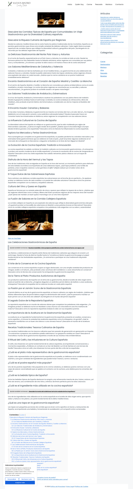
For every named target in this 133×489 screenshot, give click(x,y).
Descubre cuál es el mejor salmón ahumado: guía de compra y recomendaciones (110, 36)
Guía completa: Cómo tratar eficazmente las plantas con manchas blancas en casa (112, 42)
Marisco (109, 4)
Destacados (105, 64)
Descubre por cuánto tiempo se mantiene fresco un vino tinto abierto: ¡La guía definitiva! (111, 19)
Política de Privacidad (57, 486)
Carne (89, 4)
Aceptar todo (20, 483)
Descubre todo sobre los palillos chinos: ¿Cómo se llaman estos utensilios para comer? (39, 479)
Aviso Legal (70, 486)
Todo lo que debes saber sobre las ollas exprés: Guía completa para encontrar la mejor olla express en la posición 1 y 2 (112, 24)
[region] (20, 474)
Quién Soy (79, 4)
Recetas (103, 76)
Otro (102, 70)
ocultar (22, 415)
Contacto (119, 4)
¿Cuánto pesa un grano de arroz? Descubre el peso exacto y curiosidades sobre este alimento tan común (112, 30)
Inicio (70, 4)
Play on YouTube (14, 238)
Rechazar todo (27, 479)
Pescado (98, 4)
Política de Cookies (81, 486)
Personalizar (12, 479)
